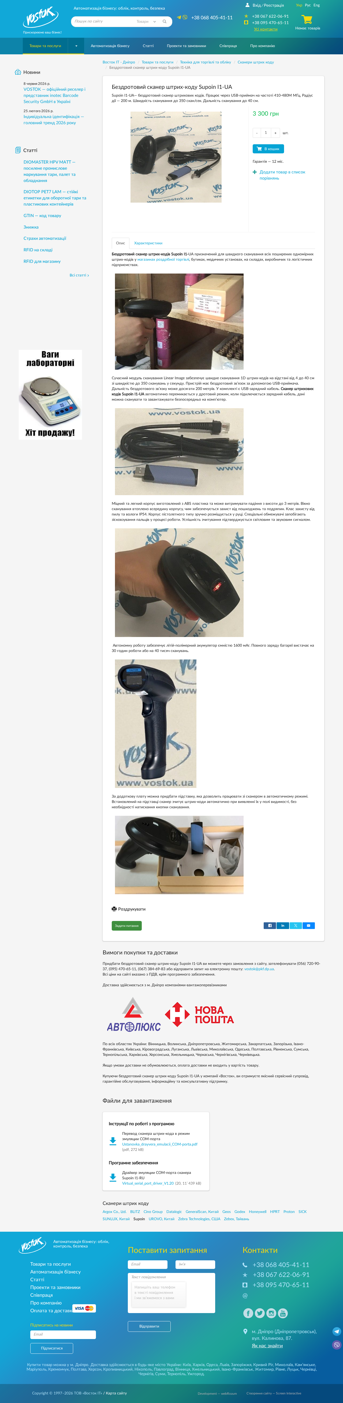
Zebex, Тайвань (236, 1219)
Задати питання (127, 925)
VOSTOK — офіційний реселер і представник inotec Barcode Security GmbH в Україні (54, 95)
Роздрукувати (132, 909)
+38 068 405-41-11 (281, 1265)
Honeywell (257, 1212)
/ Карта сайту (114, 1393)
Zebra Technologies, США (199, 1219)
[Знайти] (165, 21)
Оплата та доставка (52, 1311)
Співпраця (228, 46)
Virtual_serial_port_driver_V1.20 (148, 1183)
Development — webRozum (217, 1393)
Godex (239, 1212)
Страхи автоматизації (45, 238)
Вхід (257, 5)
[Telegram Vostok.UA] (337, 1331)
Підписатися (52, 1348)
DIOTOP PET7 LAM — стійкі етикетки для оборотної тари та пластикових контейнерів (55, 198)
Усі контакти (266, 29)
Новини (31, 72)
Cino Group (153, 1212)
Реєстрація (274, 5)
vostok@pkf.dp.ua (259, 969)
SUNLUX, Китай (116, 1219)
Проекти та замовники (186, 46)
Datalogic (174, 1212)
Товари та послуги (45, 46)
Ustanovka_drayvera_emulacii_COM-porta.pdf (159, 1144)
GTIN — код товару (42, 216)
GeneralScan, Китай (202, 1212)
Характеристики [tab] (148, 243)
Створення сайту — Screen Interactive (274, 1393)
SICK (303, 1212)
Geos (226, 1212)
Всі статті (78, 275)
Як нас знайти (267, 1346)
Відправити (149, 1326)
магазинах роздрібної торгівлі (163, 259)
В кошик (271, 149)
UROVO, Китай (161, 1219)
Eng (317, 5)
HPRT (275, 1212)
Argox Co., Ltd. (114, 1212)
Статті (148, 46)
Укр (299, 5)
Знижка (31, 227)
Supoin (139, 1219)
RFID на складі (38, 250)
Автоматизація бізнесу (110, 46)
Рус (308, 5)
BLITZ (135, 1212)
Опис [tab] (120, 243)
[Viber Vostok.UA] (337, 1344)
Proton (289, 1212)
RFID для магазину (42, 261)
